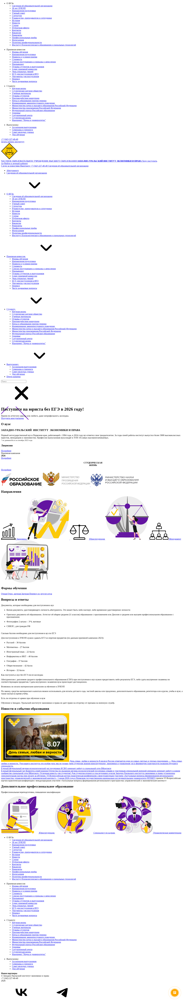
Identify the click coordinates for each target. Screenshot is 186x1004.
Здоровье (16, 113)
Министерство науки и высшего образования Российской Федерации (44, 105)
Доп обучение (18, 134)
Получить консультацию (12, 418)
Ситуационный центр (22, 115)
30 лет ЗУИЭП (19, 8)
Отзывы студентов (20, 96)
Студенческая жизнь (21, 118)
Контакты (16, 30)
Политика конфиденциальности (27, 42)
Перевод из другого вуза (40, 594)
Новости (16, 23)
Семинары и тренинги (22, 130)
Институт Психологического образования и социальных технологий (44, 45)
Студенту (11, 309)
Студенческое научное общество (27, 91)
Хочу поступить (149, 161)
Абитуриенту (13, 170)
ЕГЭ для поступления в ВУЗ (25, 74)
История (16, 20)
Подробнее (6, 451)
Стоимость (17, 59)
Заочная (25, 594)
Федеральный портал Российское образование (33, 110)
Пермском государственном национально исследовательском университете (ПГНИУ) (116, 778)
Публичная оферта (20, 28)
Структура (17, 15)
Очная (4, 594)
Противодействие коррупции (25, 98)
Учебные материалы (21, 93)
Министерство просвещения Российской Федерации (36, 108)
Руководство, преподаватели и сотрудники (32, 18)
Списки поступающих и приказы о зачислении (34, 62)
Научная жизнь (19, 88)
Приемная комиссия (16, 256)
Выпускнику (13, 364)
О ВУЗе (10, 194)
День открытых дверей (22, 71)
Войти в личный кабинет (16, 163)
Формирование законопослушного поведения (33, 103)
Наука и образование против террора (29, 100)
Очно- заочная (14, 594)
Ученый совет (18, 13)
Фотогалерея (18, 40)
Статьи (15, 25)
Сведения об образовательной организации (32, 6)
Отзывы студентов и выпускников (28, 67)
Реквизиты (17, 35)
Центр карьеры (14, 376)
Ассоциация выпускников (24, 127)
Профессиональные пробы (24, 37)
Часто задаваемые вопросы (24, 81)
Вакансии (16, 33)
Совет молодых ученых (23, 132)
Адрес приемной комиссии (24, 69)
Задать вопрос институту (12, 142)
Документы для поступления (25, 76)
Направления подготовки (24, 11)
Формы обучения (20, 52)
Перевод (16, 79)
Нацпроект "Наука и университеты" (29, 120)
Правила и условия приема (24, 57)
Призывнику (18, 64)
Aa (2, 163)
